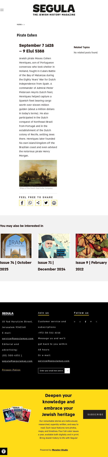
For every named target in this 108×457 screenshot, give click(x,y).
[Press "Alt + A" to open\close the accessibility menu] (3, 451)
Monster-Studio (60, 450)
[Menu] (2, 10)
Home (19, 24)
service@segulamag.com (18, 338)
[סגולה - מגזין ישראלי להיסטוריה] (54, 9)
